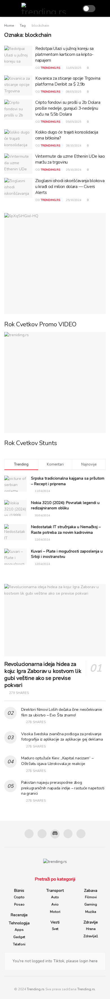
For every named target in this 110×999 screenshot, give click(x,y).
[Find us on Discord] (55, 834)
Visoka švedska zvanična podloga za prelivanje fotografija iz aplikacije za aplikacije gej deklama (62, 736)
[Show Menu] (6, 8)
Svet (55, 929)
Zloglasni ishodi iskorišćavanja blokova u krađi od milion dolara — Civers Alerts (69, 186)
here (93, 961)
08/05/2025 (73, 92)
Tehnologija (19, 923)
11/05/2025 (73, 68)
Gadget (19, 937)
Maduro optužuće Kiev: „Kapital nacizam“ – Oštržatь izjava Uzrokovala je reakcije (57, 760)
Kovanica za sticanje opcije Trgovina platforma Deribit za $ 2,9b (67, 81)
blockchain (40, 25)
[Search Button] (103, 8)
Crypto (19, 897)
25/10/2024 (73, 170)
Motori (55, 911)
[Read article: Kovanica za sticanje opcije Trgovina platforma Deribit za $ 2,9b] (18, 85)
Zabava (90, 890)
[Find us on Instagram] (42, 833)
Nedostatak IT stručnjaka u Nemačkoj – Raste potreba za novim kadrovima (66, 529)
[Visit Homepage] (45, 8)
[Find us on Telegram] (67, 833)
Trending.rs (36, 989)
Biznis (19, 890)
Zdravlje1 (90, 936)
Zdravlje (90, 922)
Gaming (90, 904)
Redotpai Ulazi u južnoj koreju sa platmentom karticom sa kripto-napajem (64, 54)
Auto (55, 897)
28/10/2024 (73, 146)
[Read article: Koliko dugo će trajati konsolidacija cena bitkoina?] (18, 139)
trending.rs (50, 68)
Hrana (91, 929)
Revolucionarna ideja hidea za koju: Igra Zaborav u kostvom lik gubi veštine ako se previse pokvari (42, 674)
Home (9, 25)
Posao (19, 904)
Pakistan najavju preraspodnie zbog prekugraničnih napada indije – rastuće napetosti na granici (62, 788)
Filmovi (91, 897)
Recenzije (19, 915)
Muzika (90, 911)
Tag (23, 25)
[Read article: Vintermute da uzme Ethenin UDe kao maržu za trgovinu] (18, 163)
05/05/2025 (73, 122)
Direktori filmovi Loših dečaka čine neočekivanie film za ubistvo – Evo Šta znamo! (61, 712)
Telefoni (19, 944)
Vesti (55, 922)
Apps (19, 929)
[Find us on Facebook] (29, 833)
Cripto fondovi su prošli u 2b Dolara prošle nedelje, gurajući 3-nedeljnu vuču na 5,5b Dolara (67, 108)
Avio (55, 904)
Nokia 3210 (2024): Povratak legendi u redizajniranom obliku (65, 505)
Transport (55, 890)
